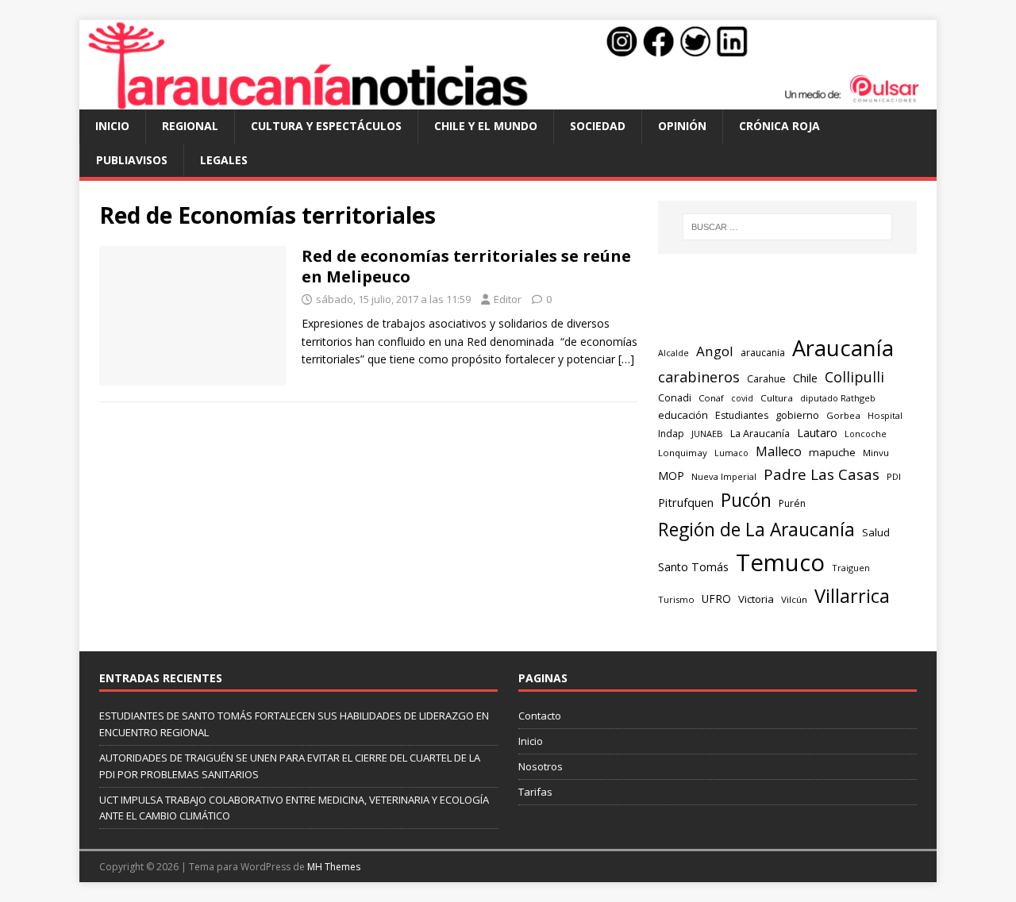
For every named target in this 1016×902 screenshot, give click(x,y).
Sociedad (597, 125)
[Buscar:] (787, 226)
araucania (763, 352)
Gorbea (843, 415)
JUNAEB (707, 433)
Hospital (885, 415)
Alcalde (673, 353)
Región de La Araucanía (756, 529)
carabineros (699, 376)
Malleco (779, 451)
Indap (671, 433)
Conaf (711, 398)
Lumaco (731, 453)
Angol (714, 351)
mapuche (832, 452)
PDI (894, 476)
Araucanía (843, 348)
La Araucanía (760, 433)
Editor (507, 299)
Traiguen (851, 568)
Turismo (676, 599)
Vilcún (794, 599)
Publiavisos (131, 159)
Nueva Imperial (723, 476)
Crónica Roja (779, 125)
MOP (671, 475)
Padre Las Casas (821, 474)
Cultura (776, 398)
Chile (805, 378)
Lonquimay (682, 453)
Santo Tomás (693, 566)
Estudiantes (741, 415)
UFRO (716, 598)
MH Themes (333, 866)
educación (683, 415)
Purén (792, 503)
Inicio (112, 125)
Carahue (766, 379)
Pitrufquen (686, 502)
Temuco (780, 562)
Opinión (682, 125)
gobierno (797, 415)
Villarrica (852, 595)
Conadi (674, 397)
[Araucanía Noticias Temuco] (508, 100)
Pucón (746, 500)
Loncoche (866, 433)
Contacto (539, 715)
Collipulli (854, 376)
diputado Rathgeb (838, 398)
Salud (876, 532)
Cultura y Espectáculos (326, 125)
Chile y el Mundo (485, 125)
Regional (190, 125)
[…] (626, 359)
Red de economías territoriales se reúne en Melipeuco (466, 266)
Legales (224, 159)
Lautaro (817, 432)
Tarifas (535, 792)
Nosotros (540, 766)
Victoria (756, 599)
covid (742, 398)
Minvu (876, 453)
